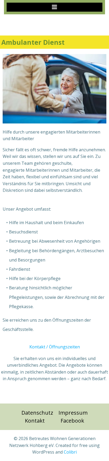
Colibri (70, 452)
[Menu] (54, 7)
